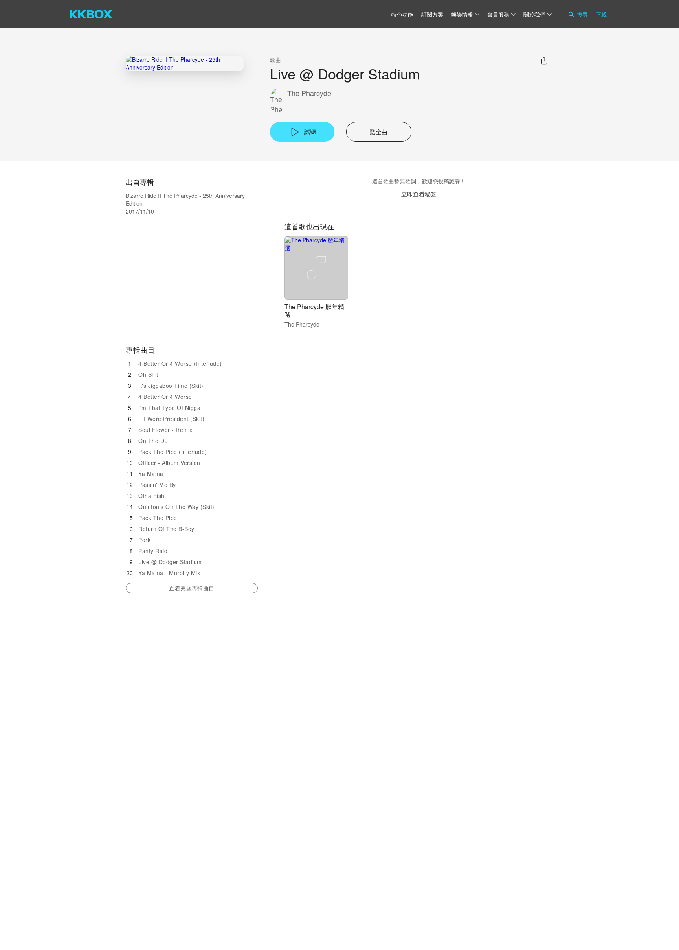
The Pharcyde (309, 93)
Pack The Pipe (157, 518)
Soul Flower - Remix (165, 429)
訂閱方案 (432, 14)
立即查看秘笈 (419, 194)
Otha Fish (151, 496)
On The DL (153, 441)
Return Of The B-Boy (166, 529)
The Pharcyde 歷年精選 (314, 310)
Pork (144, 540)
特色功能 (402, 14)
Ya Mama (150, 474)
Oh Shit (148, 374)
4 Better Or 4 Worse (165, 396)
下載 (601, 14)
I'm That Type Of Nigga (169, 407)
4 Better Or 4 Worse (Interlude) (180, 363)
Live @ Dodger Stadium (170, 562)
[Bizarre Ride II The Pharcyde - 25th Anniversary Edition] (185, 63)
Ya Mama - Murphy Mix (169, 573)
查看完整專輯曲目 (191, 588)
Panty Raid (152, 551)
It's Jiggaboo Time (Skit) (171, 385)
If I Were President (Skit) (171, 418)
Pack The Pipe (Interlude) (172, 452)
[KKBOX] (91, 14)
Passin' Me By (157, 485)
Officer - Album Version (169, 463)
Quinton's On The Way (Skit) (176, 507)
